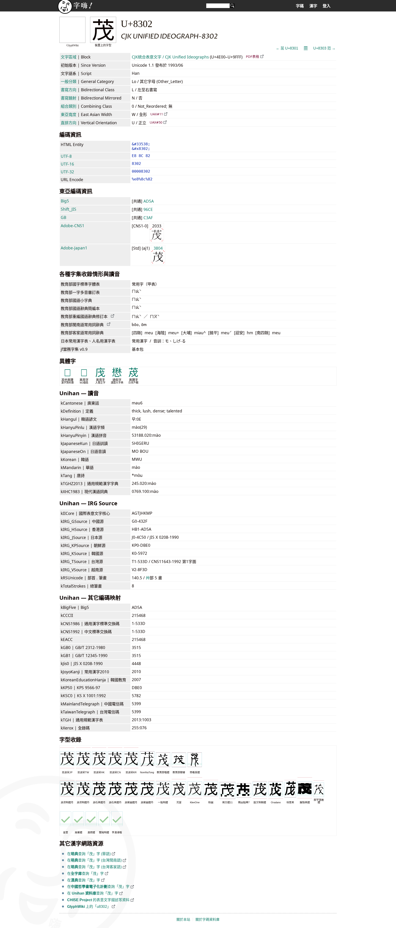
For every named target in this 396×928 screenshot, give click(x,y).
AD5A (148, 201)
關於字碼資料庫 (207, 919)
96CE (148, 209)
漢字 (313, 6)
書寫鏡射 (68, 98)
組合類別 (68, 106)
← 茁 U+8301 (287, 48)
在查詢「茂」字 (85, 874)
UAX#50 (156, 122)
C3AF (148, 217)
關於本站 (183, 919)
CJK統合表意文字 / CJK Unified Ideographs (170, 57)
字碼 (300, 6)
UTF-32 (67, 171)
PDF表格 (252, 56)
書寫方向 (68, 89)
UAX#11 (156, 114)
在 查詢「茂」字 (92, 893)
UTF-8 (66, 156)
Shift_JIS (68, 209)
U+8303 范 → (324, 48)
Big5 (65, 201)
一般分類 (68, 81)
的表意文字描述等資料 (98, 900)
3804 (158, 248)
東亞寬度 (68, 114)
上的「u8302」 (89, 907)
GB (63, 217)
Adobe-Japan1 (74, 248)
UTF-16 (67, 164)
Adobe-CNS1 (72, 225)
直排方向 (68, 122)
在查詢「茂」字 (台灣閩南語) (94, 860)
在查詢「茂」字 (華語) (89, 854)
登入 (326, 6)
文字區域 (68, 57)
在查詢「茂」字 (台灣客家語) (94, 867)
